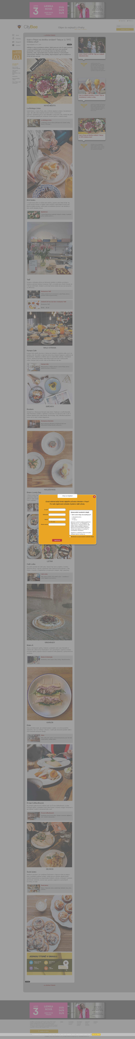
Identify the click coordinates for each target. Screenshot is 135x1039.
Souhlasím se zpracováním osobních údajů (82, 536)
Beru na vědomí (96, 1034)
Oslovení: (45, 514)
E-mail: (46, 509)
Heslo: (46, 519)
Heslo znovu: (44, 524)
